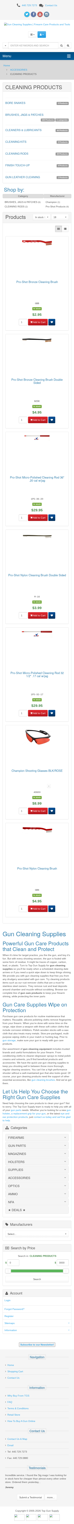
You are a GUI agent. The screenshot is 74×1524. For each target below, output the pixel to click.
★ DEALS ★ (16, 1210)
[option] (37, 1482)
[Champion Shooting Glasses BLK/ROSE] (37, 737)
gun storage (9, 1040)
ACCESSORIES (18, 69)
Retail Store (13, 1414)
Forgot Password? (14, 1309)
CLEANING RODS (14, 206)
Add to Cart (39, 322)
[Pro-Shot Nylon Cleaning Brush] (37, 831)
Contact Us (51, 5)
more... (51, 1497)
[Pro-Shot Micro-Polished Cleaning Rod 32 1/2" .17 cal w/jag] (37, 634)
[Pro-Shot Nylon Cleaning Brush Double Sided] (37, 537)
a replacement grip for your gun (28, 1113)
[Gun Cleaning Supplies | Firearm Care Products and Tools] (37, 24)
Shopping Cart (15, 1371)
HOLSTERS (16, 1162)
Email (10, 1445)
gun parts (16, 1110)
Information (10, 1330)
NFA (11, 1202)
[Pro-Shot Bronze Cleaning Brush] (37, 243)
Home (6, 65)
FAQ (9, 1402)
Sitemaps (9, 1323)
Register (9, 1316)
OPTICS (14, 1186)
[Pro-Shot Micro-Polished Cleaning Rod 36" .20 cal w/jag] (37, 438)
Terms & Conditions (18, 1408)
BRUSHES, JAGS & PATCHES (21, 202)
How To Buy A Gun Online (21, 1421)
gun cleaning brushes (43, 1079)
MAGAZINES (17, 1153)
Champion (51, 202)
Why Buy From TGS (18, 1395)
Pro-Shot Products (56, 206)
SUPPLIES (15, 1169)
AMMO (13, 1194)
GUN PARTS (17, 1145)
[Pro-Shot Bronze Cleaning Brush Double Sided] (37, 341)
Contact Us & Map (17, 1439)
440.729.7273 (29, 5)
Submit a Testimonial (30, 1497)
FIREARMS (16, 1137)
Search (37, 1279)
